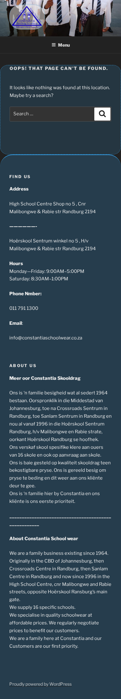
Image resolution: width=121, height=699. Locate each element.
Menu (64, 45)
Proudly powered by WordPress (40, 684)
